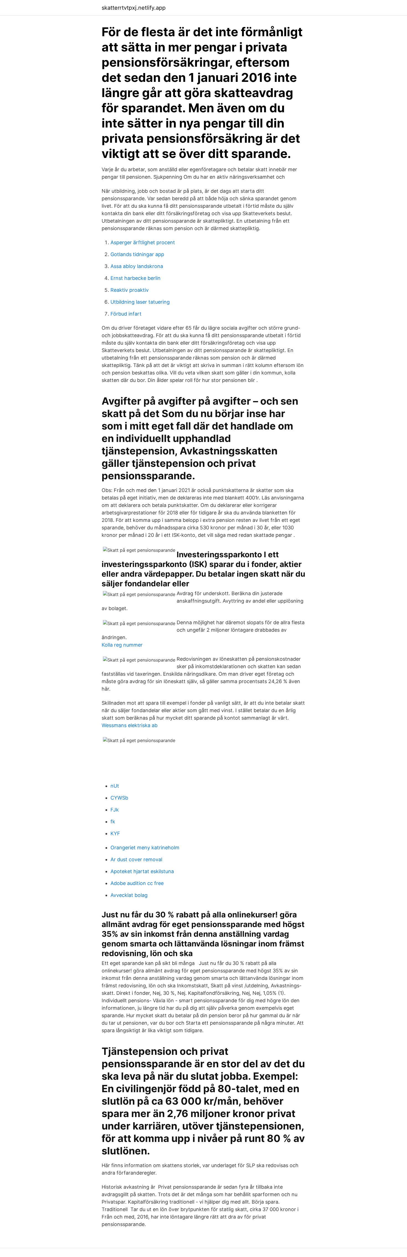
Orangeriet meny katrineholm (144, 847)
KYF (115, 833)
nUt (114, 786)
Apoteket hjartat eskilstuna (142, 871)
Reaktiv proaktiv (129, 290)
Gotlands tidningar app (137, 254)
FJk (114, 810)
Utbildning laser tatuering (140, 302)
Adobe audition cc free (137, 883)
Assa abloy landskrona (136, 266)
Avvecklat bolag (129, 895)
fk (112, 821)
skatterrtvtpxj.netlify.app (134, 8)
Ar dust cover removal (136, 859)
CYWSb (119, 798)
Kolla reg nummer (122, 645)
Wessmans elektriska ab (130, 725)
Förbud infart (125, 314)
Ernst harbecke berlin (135, 278)
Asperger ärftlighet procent (142, 242)
